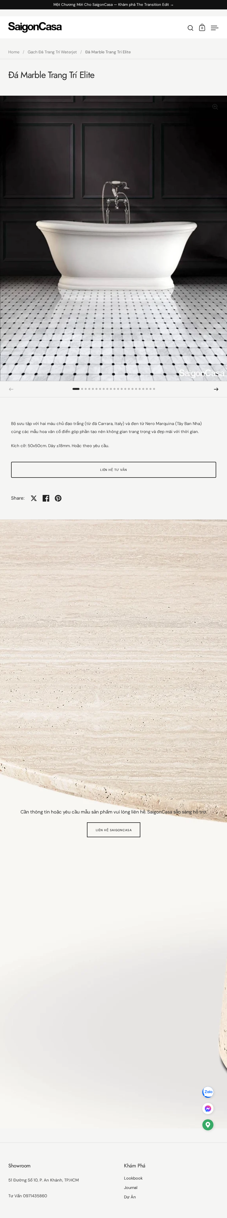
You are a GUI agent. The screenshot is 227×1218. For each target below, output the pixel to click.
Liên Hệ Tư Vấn (113, 470)
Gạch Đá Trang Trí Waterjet (52, 52)
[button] (76, 389)
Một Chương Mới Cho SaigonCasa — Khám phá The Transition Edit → (113, 5)
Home (13, 52)
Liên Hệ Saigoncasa (114, 830)
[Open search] (191, 28)
